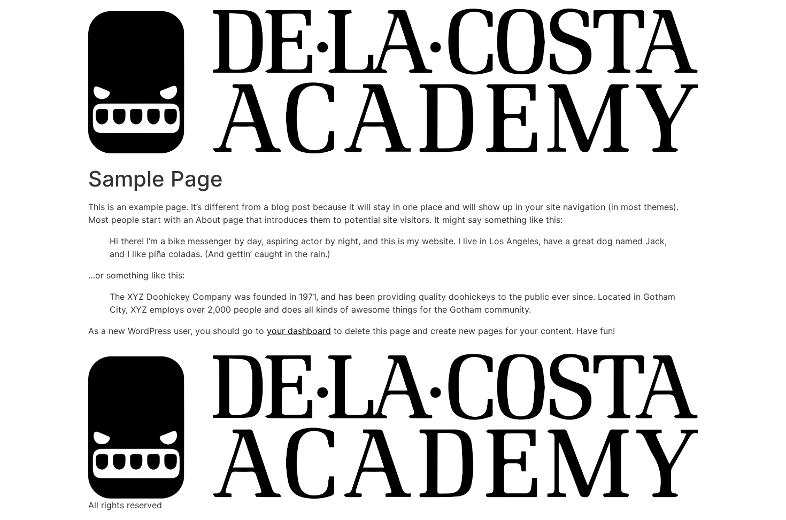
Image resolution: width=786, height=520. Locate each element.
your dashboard (299, 330)
